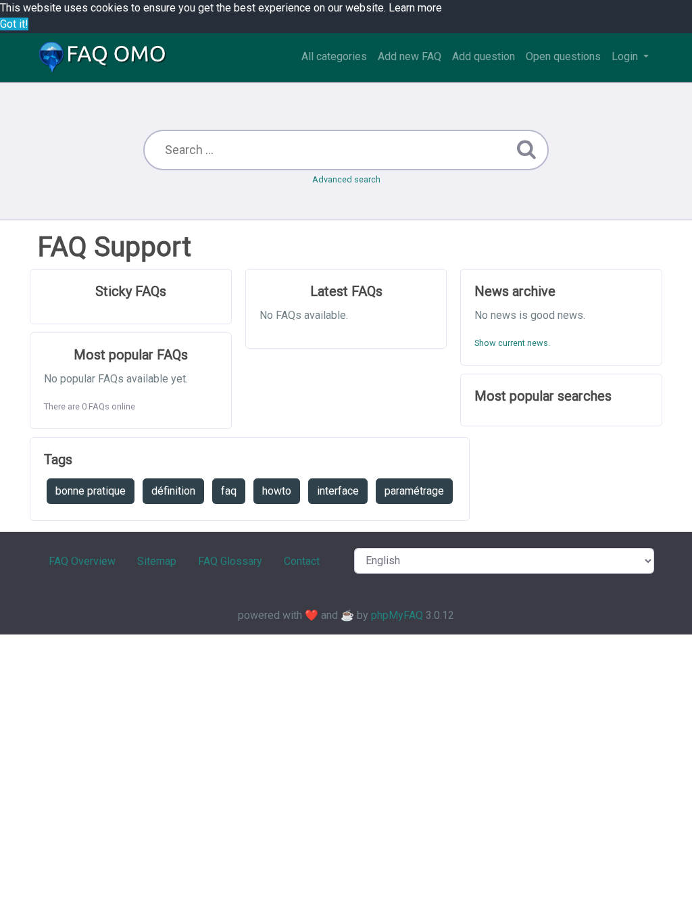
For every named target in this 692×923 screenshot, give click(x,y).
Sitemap (156, 561)
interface (338, 490)
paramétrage (414, 490)
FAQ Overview (82, 561)
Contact (302, 561)
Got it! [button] (14, 24)
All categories (334, 56)
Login (626, 56)
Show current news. (512, 343)
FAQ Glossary (230, 561)
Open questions (563, 56)
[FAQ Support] (102, 57)
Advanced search (346, 179)
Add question (483, 56)
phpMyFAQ (397, 615)
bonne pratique (90, 490)
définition (173, 490)
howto (276, 490)
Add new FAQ (409, 56)
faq (229, 490)
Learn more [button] (415, 7)
